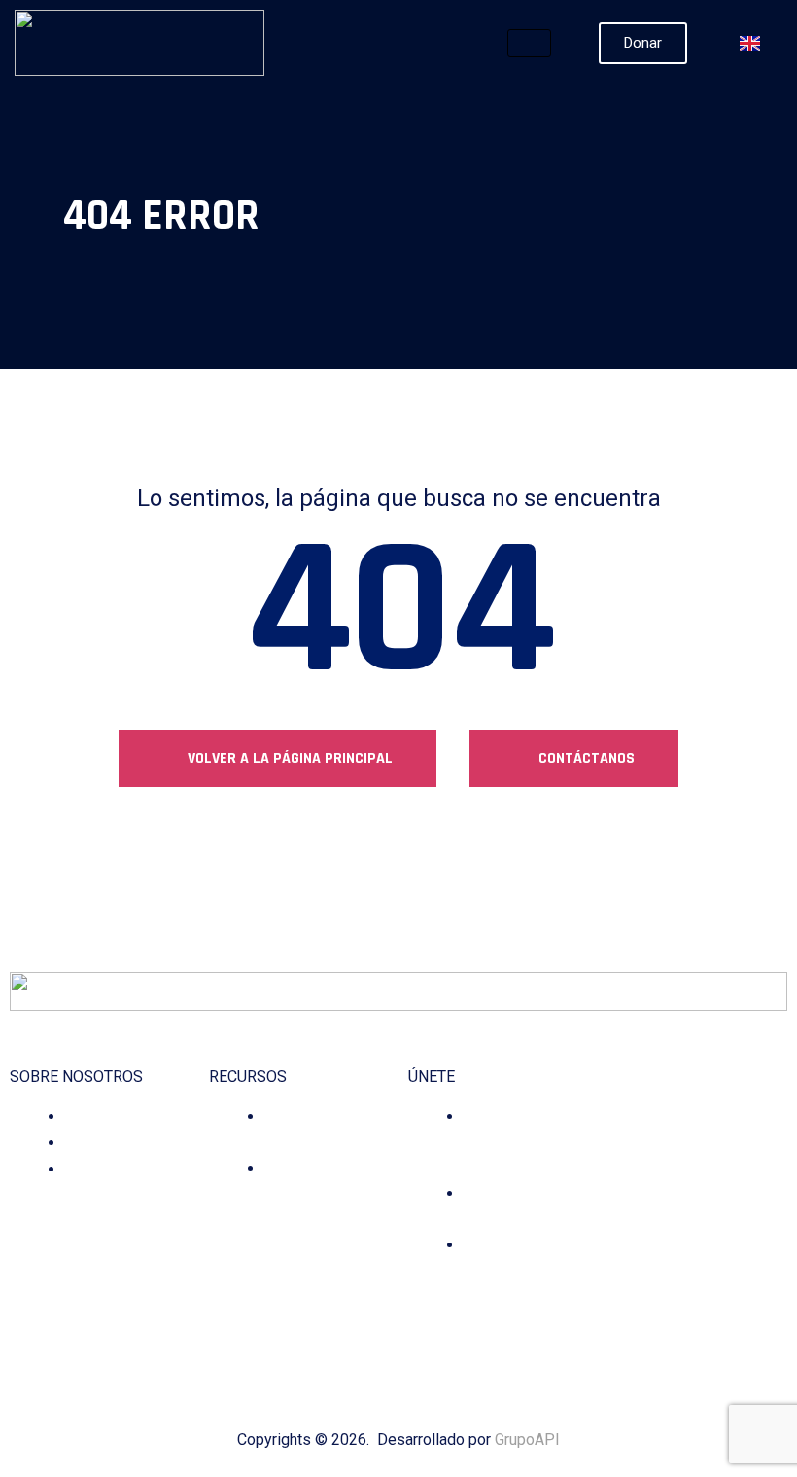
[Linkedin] (679, 1291)
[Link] (733, 1291)
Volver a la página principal (288, 758)
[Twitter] (651, 1291)
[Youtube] (706, 1291)
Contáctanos (585, 758)
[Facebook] (597, 1291)
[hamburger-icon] (529, 43)
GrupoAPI (527, 1439)
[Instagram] (624, 1291)
